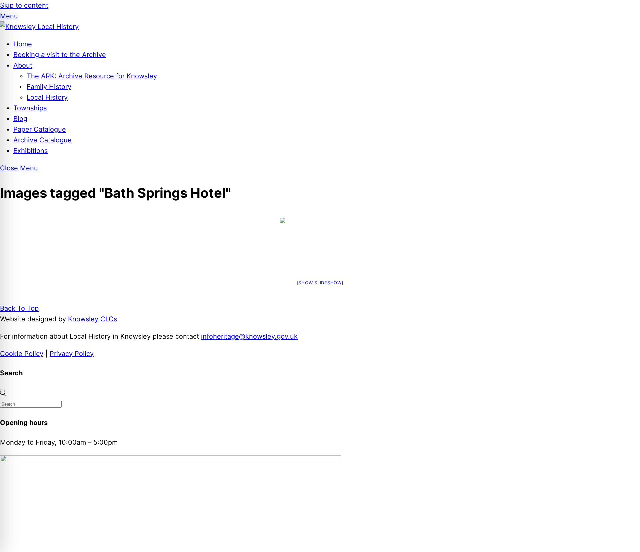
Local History (47, 97)
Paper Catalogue (39, 129)
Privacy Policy (72, 354)
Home (22, 44)
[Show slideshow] (320, 282)
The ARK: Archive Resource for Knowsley (92, 76)
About (22, 65)
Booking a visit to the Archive (59, 55)
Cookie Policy (21, 354)
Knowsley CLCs (92, 319)
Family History (49, 87)
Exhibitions (30, 151)
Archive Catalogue (42, 140)
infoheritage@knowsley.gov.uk (249, 336)
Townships (30, 108)
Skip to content (24, 5)
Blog (20, 119)
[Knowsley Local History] (39, 27)
